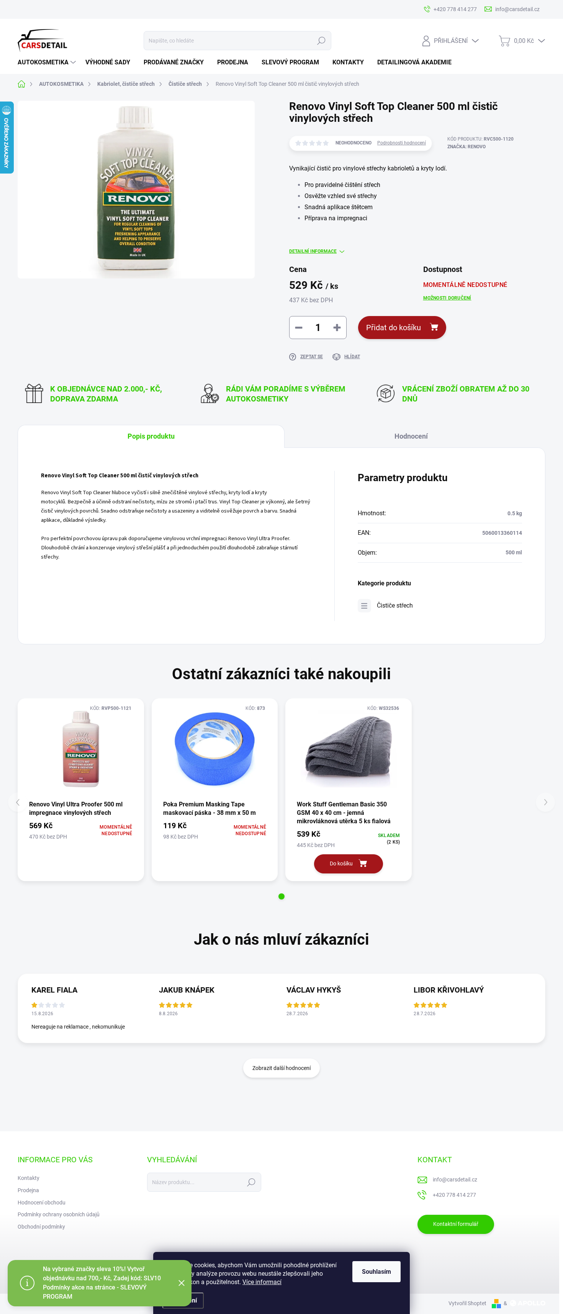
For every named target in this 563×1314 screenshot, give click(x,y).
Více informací (262, 1282)
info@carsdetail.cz (455, 1179)
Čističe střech (395, 605)
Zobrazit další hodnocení (281, 1068)
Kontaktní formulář (455, 1224)
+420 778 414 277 (454, 1195)
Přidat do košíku (393, 327)
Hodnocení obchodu (41, 1202)
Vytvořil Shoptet (467, 1303)
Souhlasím (376, 1271)
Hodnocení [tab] (411, 436)
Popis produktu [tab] (151, 436)
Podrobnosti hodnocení (401, 143)
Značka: (466, 146)
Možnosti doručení (447, 298)
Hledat (321, 41)
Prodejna (28, 1190)
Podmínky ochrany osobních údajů (59, 1214)
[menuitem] (48, 62)
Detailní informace (313, 251)
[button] (281, 896)
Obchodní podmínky (41, 1227)
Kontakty (28, 1178)
